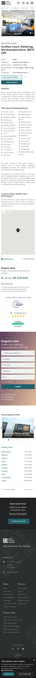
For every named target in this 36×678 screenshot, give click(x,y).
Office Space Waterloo (10, 629)
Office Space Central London (13, 620)
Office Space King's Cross (11, 632)
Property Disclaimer (29, 259)
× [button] (33, 660)
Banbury (4, 458)
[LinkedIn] (23, 649)
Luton (4, 474)
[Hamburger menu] (31, 3)
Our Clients (7, 591)
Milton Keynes (6, 452)
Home (3, 8)
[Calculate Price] (25, 77)
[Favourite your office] (18, 3)
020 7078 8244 (20, 277)
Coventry (5, 468)
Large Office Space (9, 604)
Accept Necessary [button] (25, 674)
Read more (25, 668)
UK (7, 8)
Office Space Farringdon (11, 626)
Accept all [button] (8, 674)
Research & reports (9, 607)
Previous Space (9, 489)
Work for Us (22, 594)
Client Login (22, 604)
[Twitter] (13, 649)
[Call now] (27, 3)
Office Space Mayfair (10, 623)
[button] (18, 670)
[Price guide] (29, 73)
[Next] (30, 23)
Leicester (5, 471)
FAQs (5, 588)
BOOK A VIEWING (11, 82)
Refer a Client (22, 588)
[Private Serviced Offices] (30, 62)
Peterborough (6, 477)
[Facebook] (18, 649)
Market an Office (23, 600)
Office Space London (10, 617)
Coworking (6, 600)
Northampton (24, 8)
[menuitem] (10, 588)
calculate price (12, 77)
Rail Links (8, 212)
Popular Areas (9, 613)
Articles (20, 591)
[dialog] (18, 668)
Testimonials (7, 594)
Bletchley (5, 455)
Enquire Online (18, 521)
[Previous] (6, 23)
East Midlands (15, 8)
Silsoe (4, 461)
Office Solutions (23, 597)
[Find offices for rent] (23, 3)
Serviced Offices (8, 597)
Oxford (4, 481)
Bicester (4, 464)
